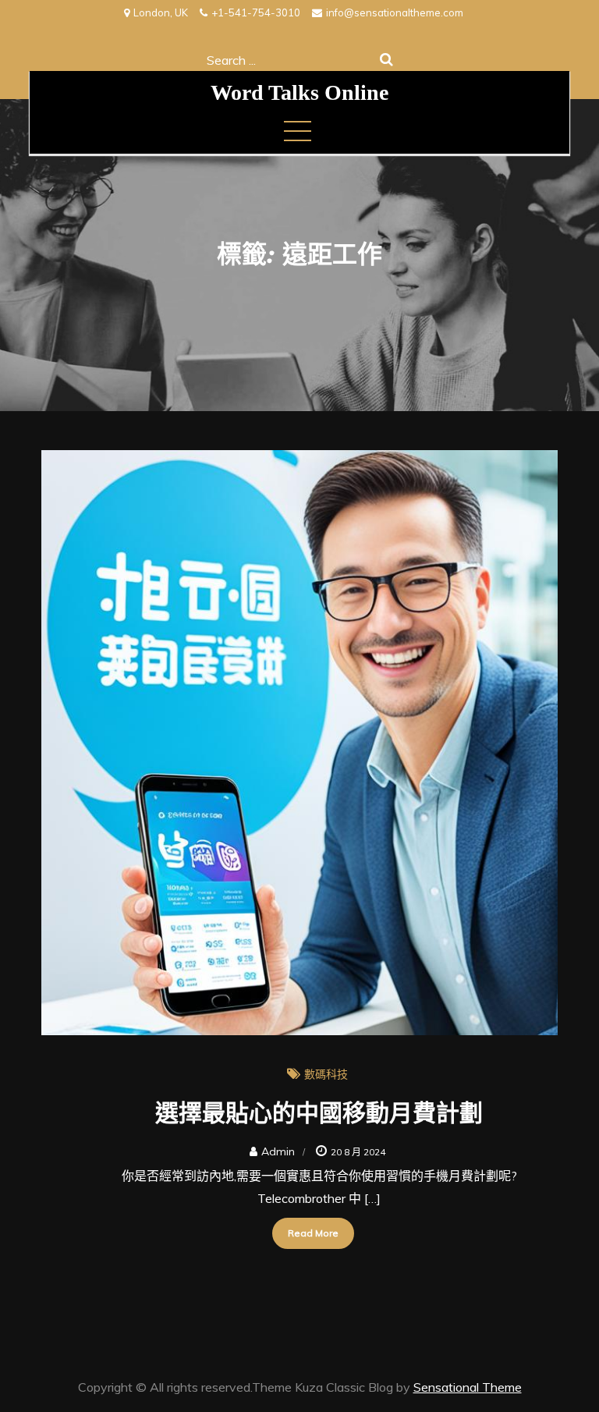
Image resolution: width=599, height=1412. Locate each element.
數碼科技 (326, 1074)
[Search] (386, 59)
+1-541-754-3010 (255, 12)
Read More (313, 1233)
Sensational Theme (467, 1387)
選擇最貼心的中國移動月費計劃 (319, 1112)
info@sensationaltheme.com (394, 12)
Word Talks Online (299, 92)
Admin (278, 1151)
